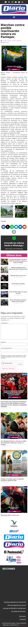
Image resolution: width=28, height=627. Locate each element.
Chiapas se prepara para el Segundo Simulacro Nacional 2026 (18, 268)
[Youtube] (15, 2)
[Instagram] (12, 2)
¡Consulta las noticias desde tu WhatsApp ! (14, 244)
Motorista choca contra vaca (18, 275)
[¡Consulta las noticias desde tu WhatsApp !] (14, 238)
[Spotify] (19, 2)
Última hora (5, 42)
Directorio (22, 616)
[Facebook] (5, 2)
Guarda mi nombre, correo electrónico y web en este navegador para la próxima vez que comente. (13, 357)
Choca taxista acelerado (18, 283)
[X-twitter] (9, 2)
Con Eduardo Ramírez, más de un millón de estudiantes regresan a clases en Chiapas (18, 261)
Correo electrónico (6, 348)
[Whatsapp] (22, 2)
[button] (14, 17)
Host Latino (22, 625)
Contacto (23, 619)
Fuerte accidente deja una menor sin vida (18, 292)
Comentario (4, 323)
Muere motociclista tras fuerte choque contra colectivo (18, 300)
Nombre (3, 342)
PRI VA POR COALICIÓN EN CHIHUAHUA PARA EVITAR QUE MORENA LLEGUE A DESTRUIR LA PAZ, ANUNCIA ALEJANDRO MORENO (14, 404)
